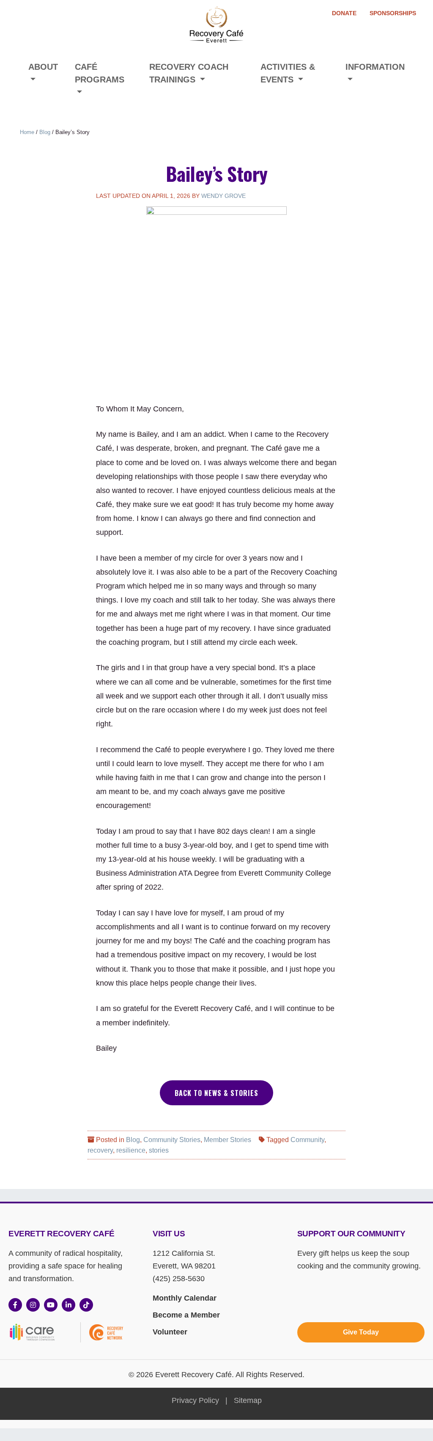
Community (307, 1139)
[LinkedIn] (68, 1305)
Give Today (361, 1332)
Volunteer (170, 1332)
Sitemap (248, 1400)
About (43, 66)
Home (27, 132)
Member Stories (227, 1139)
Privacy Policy (195, 1400)
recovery (100, 1150)
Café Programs (99, 73)
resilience (130, 1150)
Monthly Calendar (184, 1298)
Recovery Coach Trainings (188, 73)
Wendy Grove (223, 195)
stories (159, 1150)
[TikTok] (86, 1305)
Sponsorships (393, 13)
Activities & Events (287, 73)
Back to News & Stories (216, 1093)
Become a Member (186, 1315)
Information (375, 66)
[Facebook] (15, 1305)
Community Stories (171, 1139)
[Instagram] (33, 1305)
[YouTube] (51, 1305)
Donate (344, 13)
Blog (44, 132)
